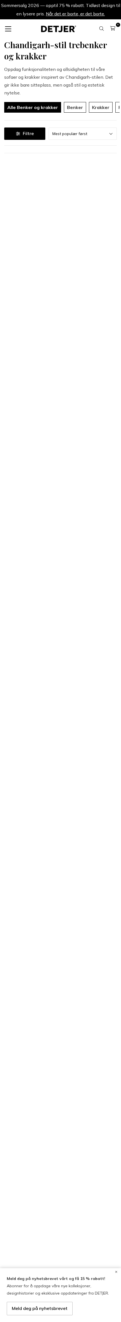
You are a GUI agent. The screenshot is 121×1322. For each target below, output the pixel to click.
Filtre (28, 133)
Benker (75, 107)
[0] (112, 28)
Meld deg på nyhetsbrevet (40, 1308)
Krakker (100, 107)
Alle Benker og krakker (32, 107)
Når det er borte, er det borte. (75, 14)
